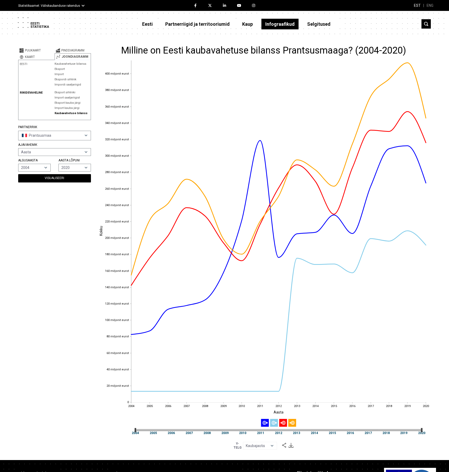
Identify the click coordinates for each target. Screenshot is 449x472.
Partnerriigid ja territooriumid (197, 24)
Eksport (60, 69)
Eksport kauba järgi (68, 102)
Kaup (247, 24)
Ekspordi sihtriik (65, 79)
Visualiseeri (54, 178)
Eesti (147, 24)
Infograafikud (280, 24)
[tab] (36, 50)
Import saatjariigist (67, 97)
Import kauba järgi (67, 108)
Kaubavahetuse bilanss (70, 63)
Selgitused (319, 24)
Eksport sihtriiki (65, 92)
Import (59, 74)
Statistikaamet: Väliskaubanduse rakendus (49, 6)
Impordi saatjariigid (68, 84)
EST (417, 5)
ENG (430, 5)
